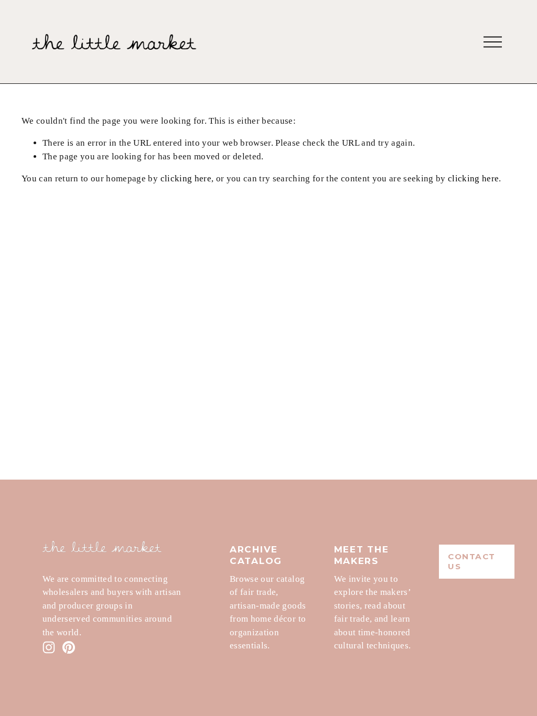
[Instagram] (48, 647)
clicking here (185, 178)
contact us (472, 561)
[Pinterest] (68, 647)
